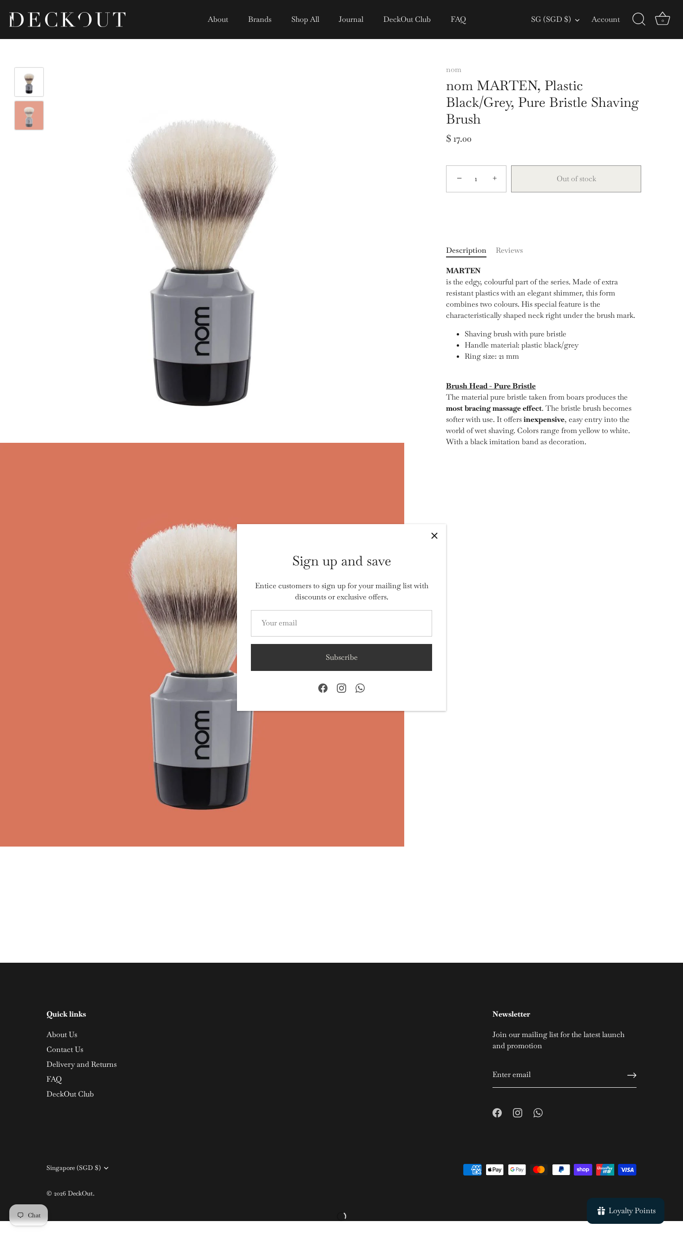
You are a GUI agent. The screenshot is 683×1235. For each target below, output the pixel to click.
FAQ (458, 19)
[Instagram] (341, 687)
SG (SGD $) (551, 19)
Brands (259, 19)
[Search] (639, 19)
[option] (29, 83)
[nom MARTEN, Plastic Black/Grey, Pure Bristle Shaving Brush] (29, 82)
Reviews (509, 250)
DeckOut (80, 1193)
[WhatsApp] (360, 687)
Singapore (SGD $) (73, 1168)
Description (466, 250)
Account (605, 19)
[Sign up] (632, 1075)
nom (453, 69)
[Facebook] (323, 687)
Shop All (305, 19)
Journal (351, 19)
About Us (61, 1034)
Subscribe (342, 657)
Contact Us (64, 1049)
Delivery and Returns (81, 1064)
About (218, 19)
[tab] (471, 250)
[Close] (434, 536)
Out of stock (576, 179)
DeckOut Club (407, 19)
